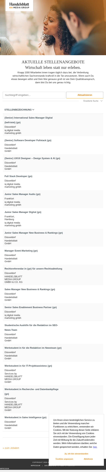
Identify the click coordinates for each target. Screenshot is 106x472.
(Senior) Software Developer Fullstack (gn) (28, 140)
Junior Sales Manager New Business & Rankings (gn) (34, 233)
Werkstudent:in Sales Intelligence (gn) (26, 417)
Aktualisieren (85, 95)
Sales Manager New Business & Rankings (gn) (30, 289)
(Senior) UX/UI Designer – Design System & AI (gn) (32, 158)
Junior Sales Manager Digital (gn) (23, 212)
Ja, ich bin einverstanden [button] (76, 454)
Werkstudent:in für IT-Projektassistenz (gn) (28, 366)
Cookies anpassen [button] (64, 459)
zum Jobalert (12, 448)
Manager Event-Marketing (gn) (21, 250)
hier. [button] (95, 447)
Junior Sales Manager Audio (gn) (22, 194)
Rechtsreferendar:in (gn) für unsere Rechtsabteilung (33, 268)
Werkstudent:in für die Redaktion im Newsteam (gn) (33, 348)
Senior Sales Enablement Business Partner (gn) (31, 307)
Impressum (35, 465)
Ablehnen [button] (88, 459)
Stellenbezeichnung (18, 109)
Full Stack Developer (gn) (18, 176)
